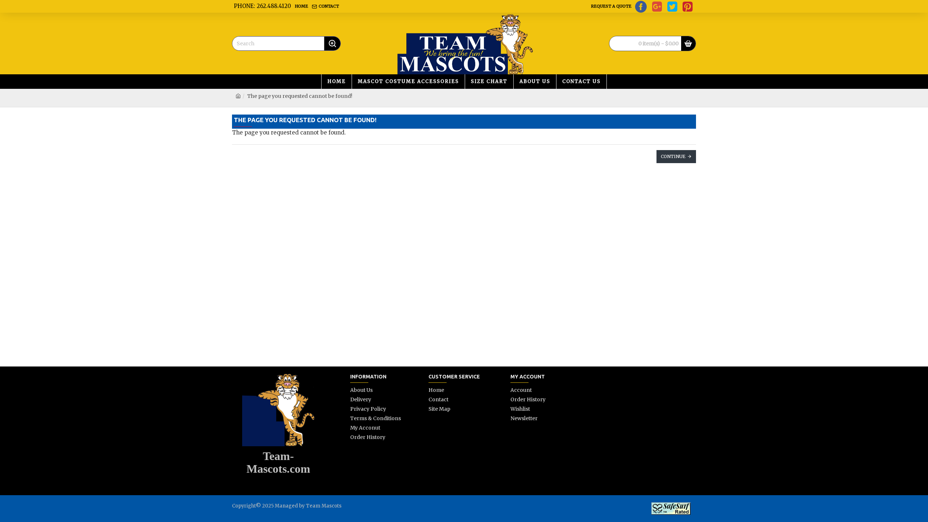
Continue (673, 156)
